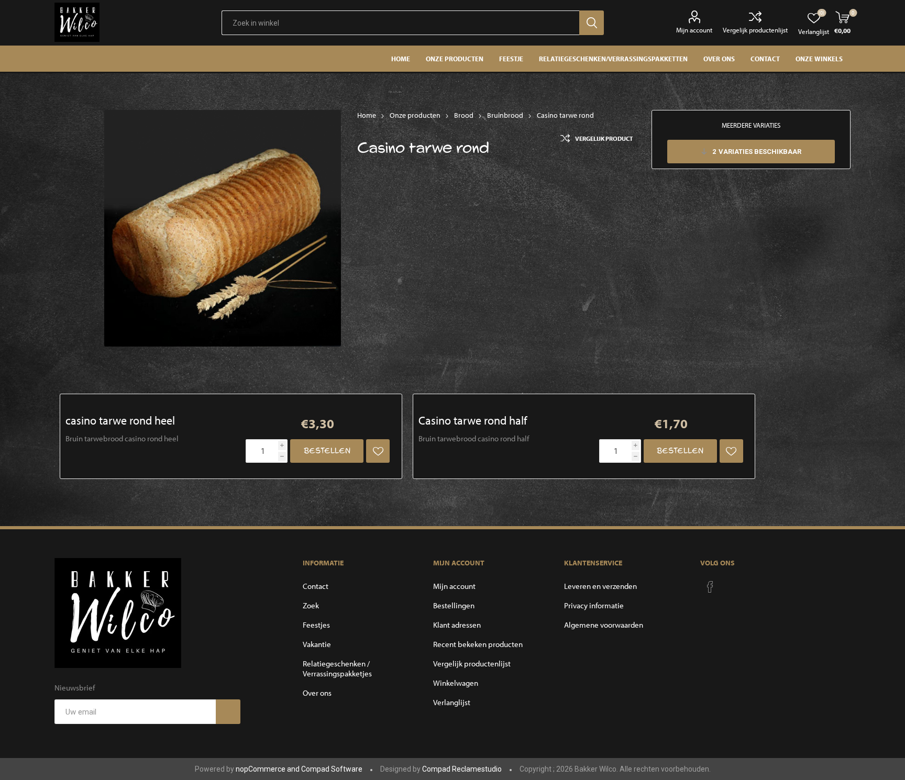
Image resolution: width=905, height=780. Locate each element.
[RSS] (730, 583)
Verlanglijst (451, 702)
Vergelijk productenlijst (755, 30)
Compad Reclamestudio (462, 769)
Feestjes (316, 625)
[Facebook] (710, 586)
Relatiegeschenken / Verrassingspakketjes (337, 668)
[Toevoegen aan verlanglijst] (378, 451)
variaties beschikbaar (756, 151)
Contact (315, 586)
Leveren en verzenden (600, 586)
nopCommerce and (268, 769)
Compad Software (331, 769)
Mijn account (694, 30)
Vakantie (317, 644)
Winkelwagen (455, 683)
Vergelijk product (604, 138)
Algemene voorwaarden (603, 625)
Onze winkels (819, 58)
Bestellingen (453, 605)
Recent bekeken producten (478, 644)
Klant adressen (457, 625)
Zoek (311, 605)
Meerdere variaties (751, 125)
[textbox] (400, 22)
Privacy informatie (594, 605)
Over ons (317, 693)
